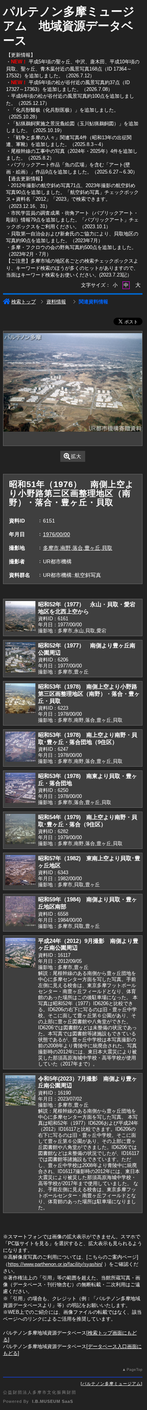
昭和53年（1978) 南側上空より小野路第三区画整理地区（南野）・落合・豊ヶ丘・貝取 (89, 693)
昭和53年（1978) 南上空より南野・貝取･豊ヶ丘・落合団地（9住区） (87, 738)
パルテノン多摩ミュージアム (111, 1383)
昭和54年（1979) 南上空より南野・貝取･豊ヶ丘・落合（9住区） (87, 820)
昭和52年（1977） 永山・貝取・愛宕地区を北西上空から (86, 608)
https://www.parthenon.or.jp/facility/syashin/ (55, 1264)
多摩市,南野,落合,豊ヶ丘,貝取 (77, 548)
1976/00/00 (56, 534)
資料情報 (56, 301)
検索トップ (23, 301)
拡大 (76, 456)
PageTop (134, 1369)
